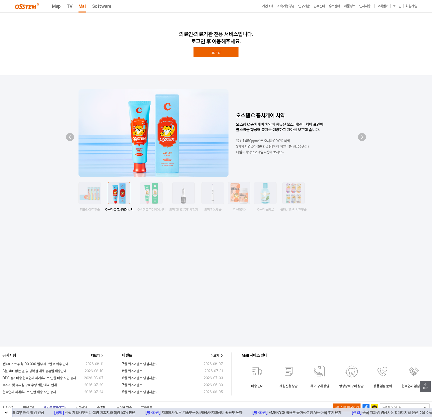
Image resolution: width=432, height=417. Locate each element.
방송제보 (146, 407)
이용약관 (28, 407)
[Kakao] (374, 407)
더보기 (95, 355)
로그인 (216, 52)
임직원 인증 (124, 407)
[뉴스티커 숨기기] (6, 412)
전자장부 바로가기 (347, 407)
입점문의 (81, 407)
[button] (257, 377)
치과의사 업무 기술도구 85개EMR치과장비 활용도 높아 (185, 412)
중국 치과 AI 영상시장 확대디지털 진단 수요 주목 (381, 412)
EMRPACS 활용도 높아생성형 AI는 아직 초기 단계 (288, 412)
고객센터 (102, 407)
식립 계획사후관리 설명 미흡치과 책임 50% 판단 (83, 412)
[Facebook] (366, 407)
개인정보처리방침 (55, 407)
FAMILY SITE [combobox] (391, 407)
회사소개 (8, 407)
